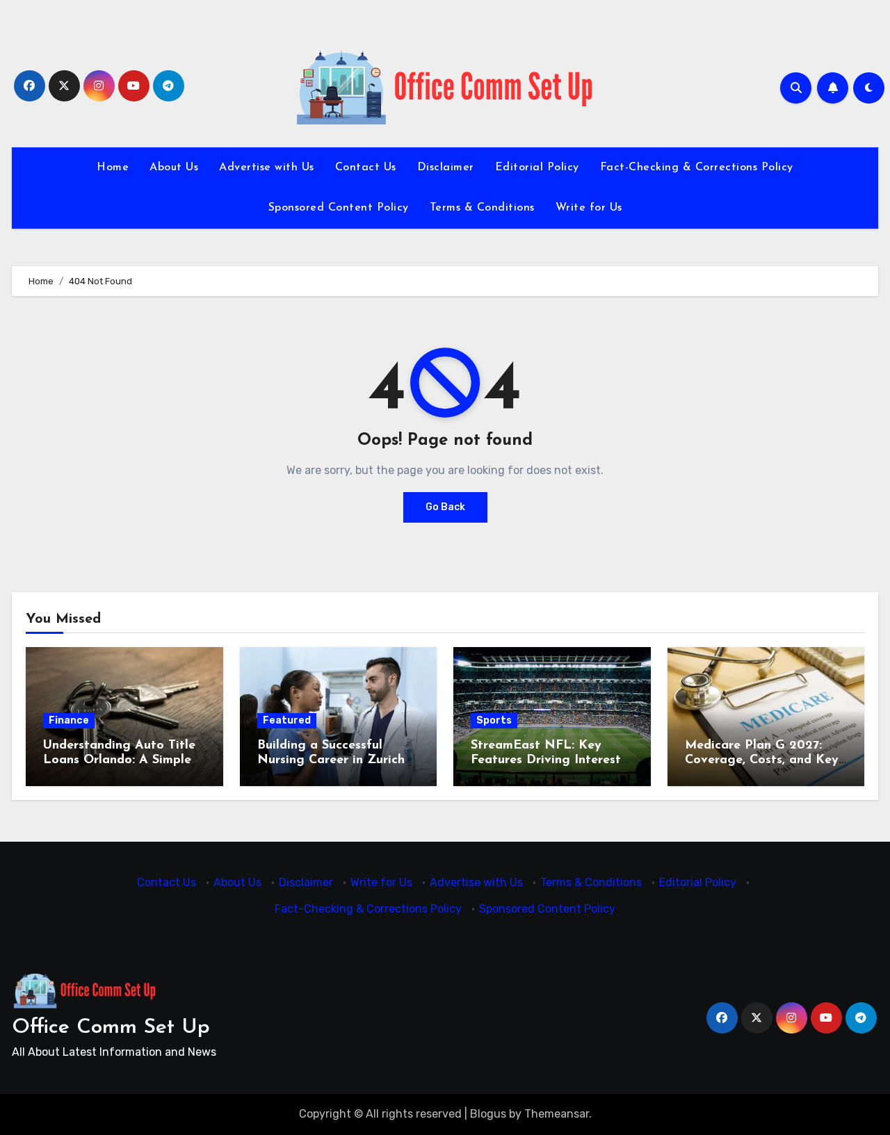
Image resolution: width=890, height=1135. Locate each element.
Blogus (488, 1113)
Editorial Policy (537, 167)
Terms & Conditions (482, 207)
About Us (173, 167)
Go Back (445, 507)
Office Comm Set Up (111, 1027)
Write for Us (589, 207)
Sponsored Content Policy (338, 207)
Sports (494, 720)
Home (113, 167)
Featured (287, 720)
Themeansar (556, 1113)
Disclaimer (445, 167)
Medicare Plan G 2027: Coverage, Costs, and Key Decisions (762, 761)
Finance (69, 720)
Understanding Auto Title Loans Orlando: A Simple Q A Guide (119, 761)
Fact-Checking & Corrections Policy (696, 167)
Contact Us (365, 167)
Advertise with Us (266, 167)
